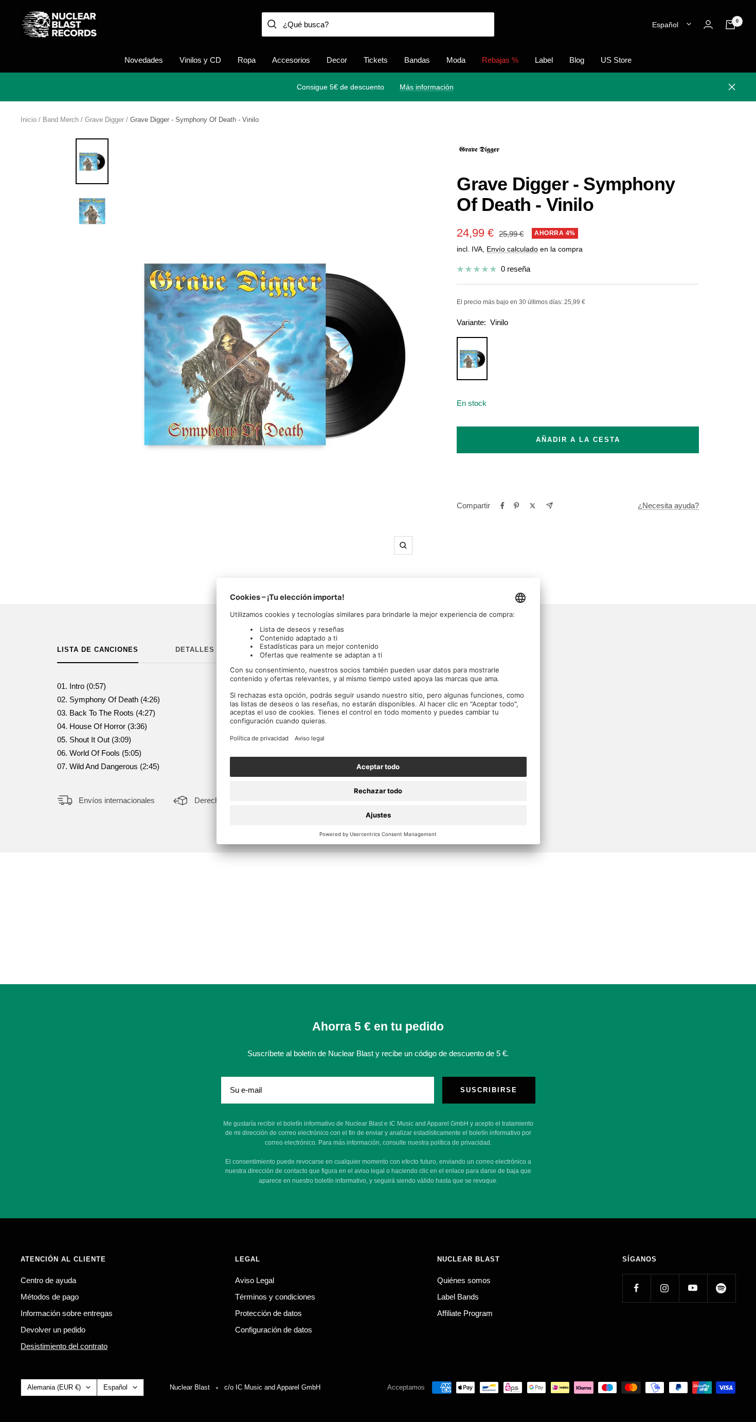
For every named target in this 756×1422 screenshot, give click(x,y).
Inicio (29, 119)
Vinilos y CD (200, 60)
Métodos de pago (50, 1296)
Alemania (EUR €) (54, 1387)
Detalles (194, 649)
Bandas (417, 60)
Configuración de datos (273, 1329)
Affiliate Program (465, 1313)
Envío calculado (512, 249)
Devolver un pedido (53, 1329)
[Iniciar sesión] (708, 24)
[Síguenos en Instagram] (665, 1288)
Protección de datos (268, 1313)
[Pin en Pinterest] (516, 505)
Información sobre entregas (67, 1313)
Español (665, 25)
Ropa (247, 60)
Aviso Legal (254, 1280)
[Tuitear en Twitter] (532, 505)
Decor (337, 60)
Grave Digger (104, 119)
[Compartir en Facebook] (502, 505)
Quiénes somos (464, 1280)
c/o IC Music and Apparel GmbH (272, 1387)
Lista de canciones (97, 649)
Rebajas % (500, 60)
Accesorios (291, 60)
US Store (616, 60)
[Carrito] (730, 24)
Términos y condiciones (275, 1296)
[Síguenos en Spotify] (721, 1288)
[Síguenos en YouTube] (693, 1288)
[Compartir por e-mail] (549, 505)
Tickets (376, 60)
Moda (455, 60)
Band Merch (61, 119)
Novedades (143, 60)
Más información (427, 87)
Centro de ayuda (48, 1280)
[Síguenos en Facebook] (636, 1288)
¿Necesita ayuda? (668, 505)
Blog (576, 60)
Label (544, 60)
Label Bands (458, 1296)
